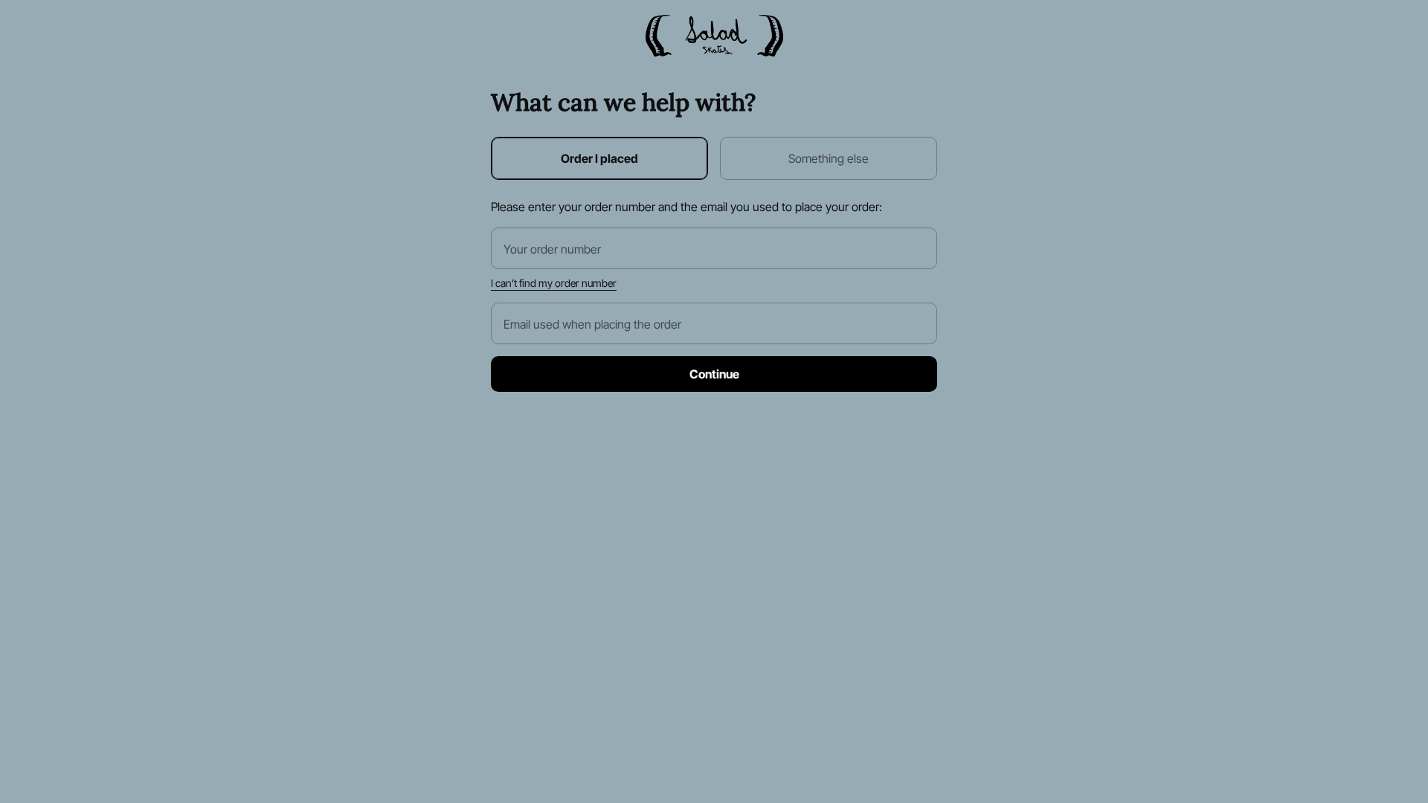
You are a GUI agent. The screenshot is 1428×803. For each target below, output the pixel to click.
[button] (714, 374)
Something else (828, 158)
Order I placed (599, 158)
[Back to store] (714, 36)
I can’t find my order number (554, 283)
